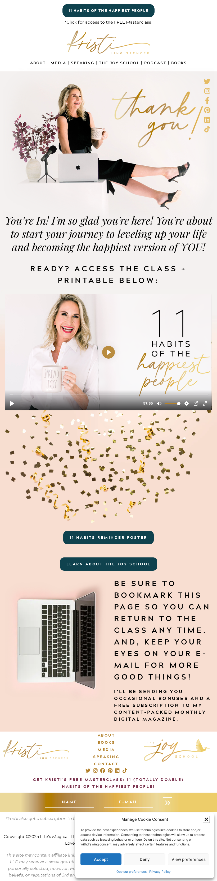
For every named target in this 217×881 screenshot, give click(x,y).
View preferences (188, 859)
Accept (101, 859)
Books (179, 63)
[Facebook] (103, 770)
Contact (106, 764)
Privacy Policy (160, 872)
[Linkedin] (117, 770)
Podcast (155, 63)
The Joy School (119, 63)
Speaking (82, 63)
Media (58, 63)
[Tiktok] (125, 770)
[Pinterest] (110, 770)
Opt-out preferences (131, 872)
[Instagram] (95, 770)
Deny (145, 859)
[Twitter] (88, 770)
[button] (206, 819)
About (38, 63)
